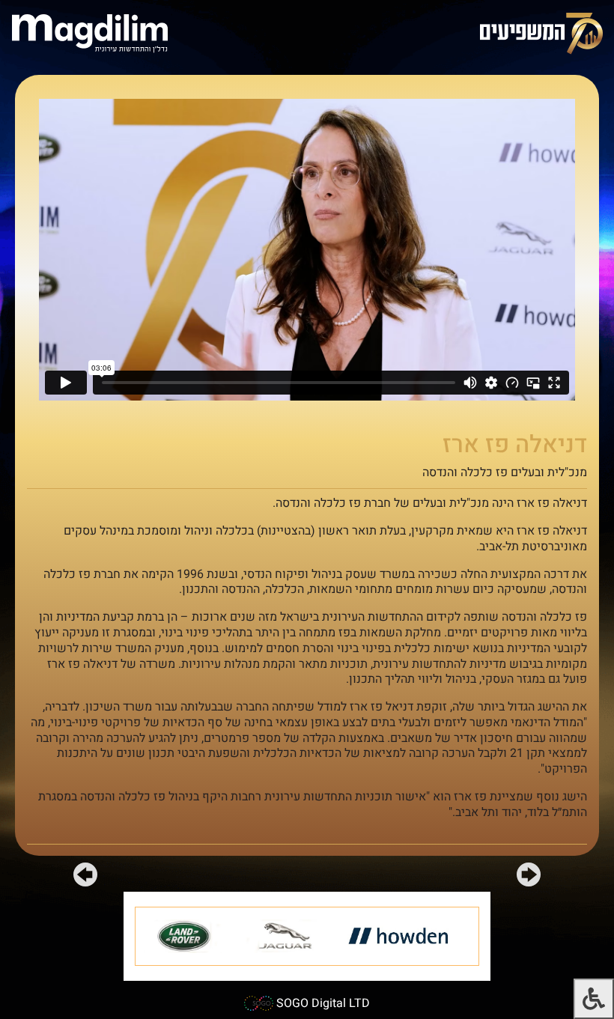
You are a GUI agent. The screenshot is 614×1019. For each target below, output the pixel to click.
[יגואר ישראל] (288, 936)
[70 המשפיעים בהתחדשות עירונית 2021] (541, 32)
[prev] (529, 877)
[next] (85, 877)
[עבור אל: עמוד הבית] (89, 32)
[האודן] (403, 936)
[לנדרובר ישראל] (186, 936)
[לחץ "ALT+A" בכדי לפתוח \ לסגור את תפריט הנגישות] (594, 999)
